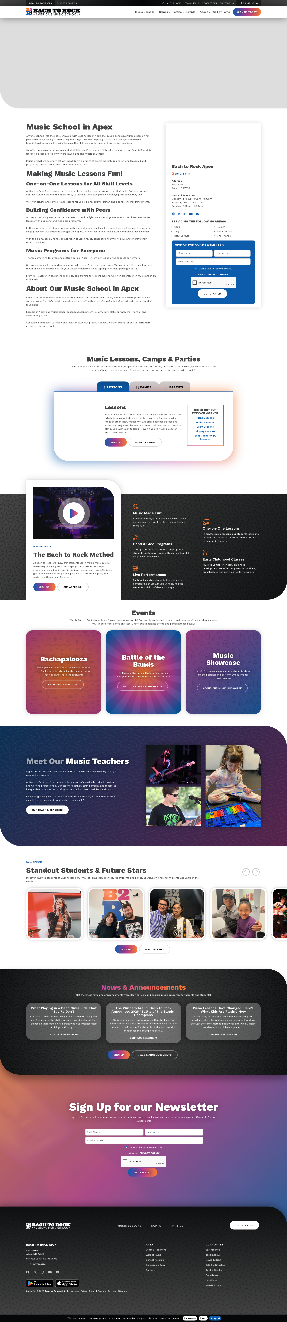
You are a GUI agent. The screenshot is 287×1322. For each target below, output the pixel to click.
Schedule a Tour (155, 1265)
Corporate (214, 1244)
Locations (211, 1280)
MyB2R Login (174, 3)
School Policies (155, 1259)
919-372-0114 (250, 3)
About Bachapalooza (63, 684)
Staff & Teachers (156, 1249)
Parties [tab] (176, 387)
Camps (163, 11)
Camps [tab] (145, 387)
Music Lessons (144, 11)
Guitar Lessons (205, 422)
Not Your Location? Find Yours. (42, 1259)
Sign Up (116, 442)
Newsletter (209, 3)
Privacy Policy (88, 1291)
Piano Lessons (205, 417)
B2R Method (213, 1249)
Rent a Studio (214, 1270)
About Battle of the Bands (142, 686)
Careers (150, 1270)
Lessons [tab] (114, 387)
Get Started (40, 83)
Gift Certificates (215, 1265)
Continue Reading (62, 1034)
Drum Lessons (205, 426)
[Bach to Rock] (53, 12)
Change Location (67, 3)
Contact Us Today (76, 83)
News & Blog (213, 1259)
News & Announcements (155, 1054)
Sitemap (122, 1291)
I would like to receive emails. (214, 269)
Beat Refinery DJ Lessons (205, 437)
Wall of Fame (221, 11)
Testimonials (213, 1254)
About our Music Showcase (222, 688)
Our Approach (73, 587)
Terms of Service (106, 1291)
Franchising (191, 3)
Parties (177, 11)
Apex (149, 1244)
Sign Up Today (247, 12)
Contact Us (227, 3)
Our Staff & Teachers (47, 809)
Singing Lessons (205, 431)
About (204, 11)
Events (190, 11)
